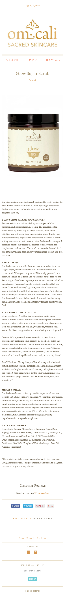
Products (26, 518)
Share (16, 506)
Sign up (36, 5)
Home (16, 518)
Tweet (29, 506)
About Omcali (26, 538)
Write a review (41, 493)
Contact (41, 538)
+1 (51, 506)
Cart (32, 59)
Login (28, 5)
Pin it (40, 506)
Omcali (32, 80)
